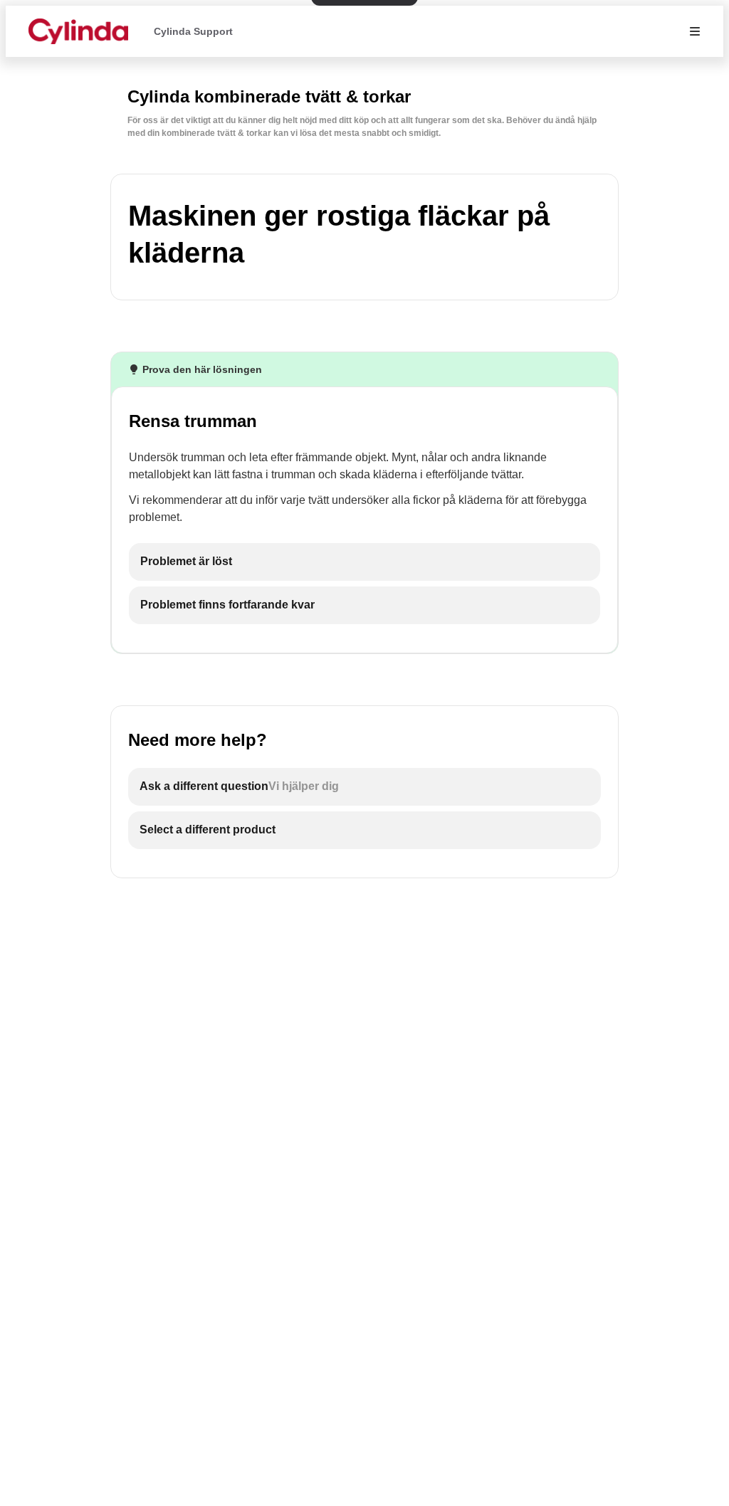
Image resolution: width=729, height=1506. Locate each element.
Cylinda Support (193, 31)
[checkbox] (364, 562)
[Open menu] (695, 31)
